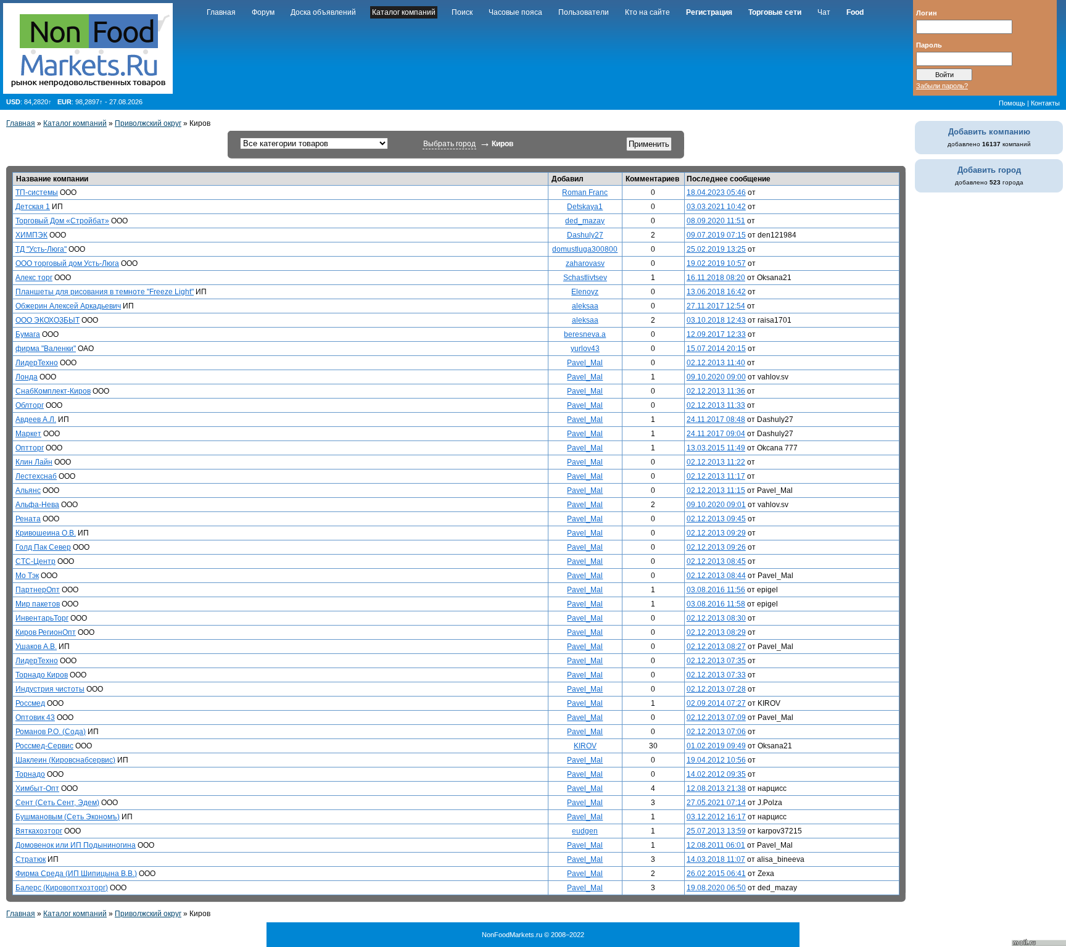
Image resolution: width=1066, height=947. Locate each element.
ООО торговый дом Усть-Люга (67, 263)
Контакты (1045, 103)
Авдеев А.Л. (35, 419)
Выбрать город (449, 143)
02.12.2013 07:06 (716, 731)
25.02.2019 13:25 (716, 249)
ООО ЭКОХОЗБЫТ (47, 320)
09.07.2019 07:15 (716, 235)
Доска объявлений (323, 12)
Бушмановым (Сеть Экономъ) (67, 817)
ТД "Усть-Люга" (41, 249)
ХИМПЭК (31, 235)
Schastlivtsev (585, 277)
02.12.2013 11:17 (716, 476)
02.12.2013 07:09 (716, 717)
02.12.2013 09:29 (716, 533)
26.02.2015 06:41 (716, 873)
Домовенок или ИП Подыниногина (75, 845)
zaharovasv (585, 263)
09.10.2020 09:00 (716, 377)
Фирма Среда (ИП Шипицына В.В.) (76, 873)
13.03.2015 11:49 (716, 448)
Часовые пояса (515, 12)
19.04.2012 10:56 (716, 760)
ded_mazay (585, 221)
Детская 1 (32, 206)
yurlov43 (585, 348)
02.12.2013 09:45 (716, 519)
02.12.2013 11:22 (716, 462)
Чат (823, 12)
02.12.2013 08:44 (716, 575)
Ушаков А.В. (36, 646)
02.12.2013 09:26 (716, 547)
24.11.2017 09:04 (716, 433)
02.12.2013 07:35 (716, 660)
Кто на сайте (647, 12)
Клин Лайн (33, 462)
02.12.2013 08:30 (716, 618)
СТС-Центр (35, 561)
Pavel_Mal (585, 362)
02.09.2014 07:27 (716, 703)
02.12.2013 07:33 (716, 675)
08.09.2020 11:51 (716, 221)
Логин (926, 12)
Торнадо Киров (41, 675)
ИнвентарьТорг (41, 618)
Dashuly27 (585, 235)
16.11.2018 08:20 (716, 277)
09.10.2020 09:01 (716, 504)
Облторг (29, 405)
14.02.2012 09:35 (716, 774)
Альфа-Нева (37, 504)
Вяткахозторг (38, 831)
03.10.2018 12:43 (716, 320)
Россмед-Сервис (44, 746)
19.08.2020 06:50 (716, 887)
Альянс (28, 490)
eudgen (585, 831)
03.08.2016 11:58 (716, 604)
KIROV (585, 746)
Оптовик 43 (35, 717)
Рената (28, 519)
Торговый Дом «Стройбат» (62, 221)
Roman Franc (585, 192)
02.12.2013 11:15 (716, 490)
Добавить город (989, 170)
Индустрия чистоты (50, 689)
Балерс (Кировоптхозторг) (61, 887)
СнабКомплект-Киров (53, 391)
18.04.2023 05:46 (716, 192)
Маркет (28, 433)
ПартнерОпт (37, 589)
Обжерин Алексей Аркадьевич (68, 306)
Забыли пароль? (942, 85)
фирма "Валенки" (45, 348)
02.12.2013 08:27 (716, 646)
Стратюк (30, 859)
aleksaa (585, 306)
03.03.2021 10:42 (716, 206)
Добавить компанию (989, 131)
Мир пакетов (37, 604)
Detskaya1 (585, 206)
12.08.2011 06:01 (716, 845)
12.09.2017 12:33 (716, 334)
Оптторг (29, 448)
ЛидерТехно (36, 362)
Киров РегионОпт (45, 632)
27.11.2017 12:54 (716, 306)
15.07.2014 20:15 (716, 348)
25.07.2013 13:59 (716, 831)
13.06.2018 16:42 (716, 291)
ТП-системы (36, 192)
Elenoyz (584, 291)
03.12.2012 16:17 (716, 817)
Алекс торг (33, 277)
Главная (221, 12)
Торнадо (30, 774)
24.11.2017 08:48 (716, 419)
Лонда (26, 377)
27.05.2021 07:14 (716, 802)
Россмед (30, 703)
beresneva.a (585, 334)
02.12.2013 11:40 (716, 362)
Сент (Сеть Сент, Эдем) (57, 802)
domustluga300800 (585, 249)
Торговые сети (774, 12)
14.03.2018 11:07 (716, 859)
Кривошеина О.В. (45, 533)
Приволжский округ (148, 123)
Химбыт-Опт (37, 788)
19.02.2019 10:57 (716, 263)
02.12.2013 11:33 (716, 405)
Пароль (929, 44)
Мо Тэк (27, 575)
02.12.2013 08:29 (716, 632)
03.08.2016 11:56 (716, 589)
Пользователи (583, 12)
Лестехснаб (36, 476)
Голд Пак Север (43, 547)
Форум (263, 12)
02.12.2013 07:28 (716, 689)
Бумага (27, 334)
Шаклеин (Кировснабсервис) (65, 760)
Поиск (462, 12)
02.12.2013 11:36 (716, 391)
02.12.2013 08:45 (716, 561)
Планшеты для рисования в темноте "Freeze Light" (104, 291)
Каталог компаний (404, 12)
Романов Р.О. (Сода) (50, 731)
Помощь (1012, 103)
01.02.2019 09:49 (716, 746)
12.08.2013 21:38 (716, 788)
